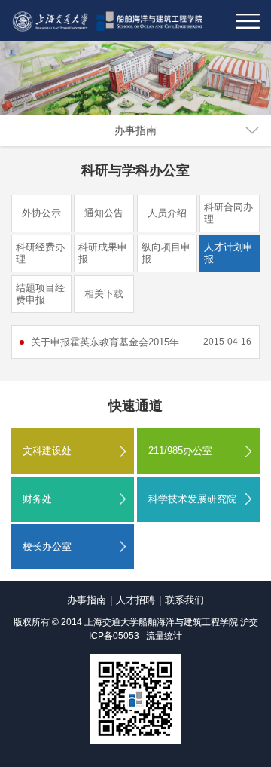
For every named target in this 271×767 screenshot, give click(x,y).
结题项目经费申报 (40, 293)
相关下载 (103, 293)
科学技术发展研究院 (192, 499)
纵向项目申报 (166, 253)
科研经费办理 (40, 253)
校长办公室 (47, 546)
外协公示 (41, 213)
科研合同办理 (228, 213)
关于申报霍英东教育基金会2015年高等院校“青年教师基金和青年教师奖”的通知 (111, 342)
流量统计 (164, 635)
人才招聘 (135, 600)
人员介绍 (167, 213)
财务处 (37, 499)
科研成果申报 (102, 253)
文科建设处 (47, 450)
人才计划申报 (228, 253)
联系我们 (184, 600)
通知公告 (103, 213)
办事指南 (135, 130)
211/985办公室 (180, 450)
